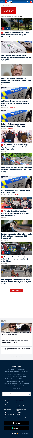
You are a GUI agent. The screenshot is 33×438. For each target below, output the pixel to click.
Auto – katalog (22, 376)
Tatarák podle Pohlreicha (13, 381)
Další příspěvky (16, 290)
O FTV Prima (6, 400)
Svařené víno (26, 379)
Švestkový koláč (16, 388)
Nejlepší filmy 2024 (21, 369)
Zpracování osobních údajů (21, 410)
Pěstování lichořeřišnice (10, 383)
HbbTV (5, 407)
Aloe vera (23, 381)
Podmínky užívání (7, 409)
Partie (9, 374)
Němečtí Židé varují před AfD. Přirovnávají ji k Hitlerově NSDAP (16, 349)
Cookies (5, 412)
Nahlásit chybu (7, 418)
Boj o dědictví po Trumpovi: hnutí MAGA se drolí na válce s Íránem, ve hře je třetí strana (16, 333)
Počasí (14, 374)
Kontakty (18, 407)
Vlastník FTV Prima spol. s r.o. (9, 415)
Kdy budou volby (21, 374)
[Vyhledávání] (24, 2)
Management (19, 400)
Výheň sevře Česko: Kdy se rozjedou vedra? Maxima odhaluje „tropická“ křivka (15, 341)
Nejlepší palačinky (22, 386)
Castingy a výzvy (20, 405)
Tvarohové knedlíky (11, 386)
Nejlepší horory (9, 371)
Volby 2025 (19, 379)
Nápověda (18, 412)
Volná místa (6, 402)
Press (17, 402)
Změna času (25, 371)
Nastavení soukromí (21, 418)
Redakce (18, 414)
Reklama (6, 405)
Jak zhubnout (10, 369)
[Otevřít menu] (2, 2)
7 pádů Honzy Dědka (9, 379)
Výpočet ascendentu (23, 383)
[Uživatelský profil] (27, 2)
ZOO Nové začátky (12, 376)
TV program (17, 371)
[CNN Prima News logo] (8, 1)
